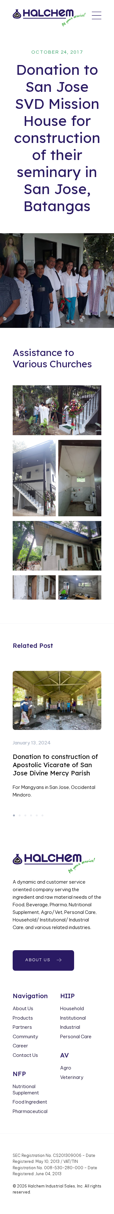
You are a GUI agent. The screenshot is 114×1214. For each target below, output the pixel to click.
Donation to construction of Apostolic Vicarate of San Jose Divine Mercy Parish (55, 765)
